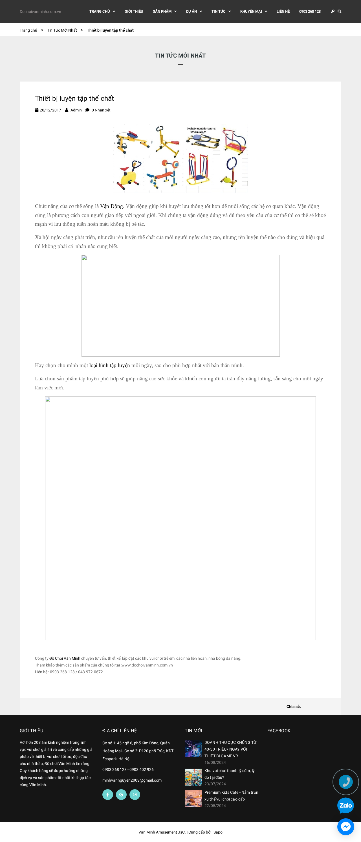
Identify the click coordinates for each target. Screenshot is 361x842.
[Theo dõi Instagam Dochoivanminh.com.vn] (134, 794)
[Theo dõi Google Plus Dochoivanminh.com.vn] (121, 794)
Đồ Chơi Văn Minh (64, 658)
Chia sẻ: (294, 706)
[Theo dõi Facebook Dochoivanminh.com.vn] (107, 794)
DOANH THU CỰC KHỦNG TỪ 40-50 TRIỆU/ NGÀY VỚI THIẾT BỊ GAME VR (230, 749)
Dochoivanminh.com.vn (40, 11)
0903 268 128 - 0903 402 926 (128, 769)
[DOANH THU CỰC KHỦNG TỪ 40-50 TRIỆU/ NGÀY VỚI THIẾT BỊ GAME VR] (193, 748)
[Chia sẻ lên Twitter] (315, 706)
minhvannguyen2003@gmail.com (132, 780)
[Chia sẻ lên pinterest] (324, 706)
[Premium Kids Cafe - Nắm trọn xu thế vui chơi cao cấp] (193, 798)
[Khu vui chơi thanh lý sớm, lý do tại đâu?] (193, 777)
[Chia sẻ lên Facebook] (306, 706)
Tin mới (193, 730)
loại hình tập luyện (109, 365)
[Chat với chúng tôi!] (345, 826)
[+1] (333, 706)
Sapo (218, 832)
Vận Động (111, 206)
